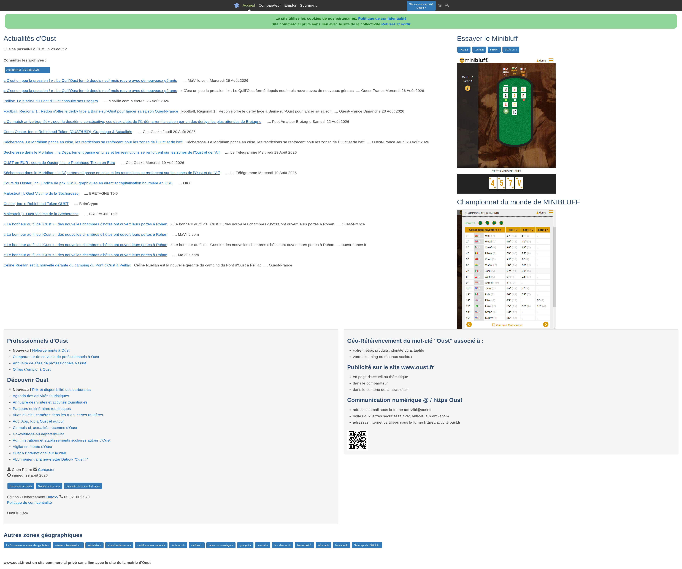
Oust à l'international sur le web (39, 453)
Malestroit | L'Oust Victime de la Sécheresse (41, 193)
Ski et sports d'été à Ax (367, 545)
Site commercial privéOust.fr (421, 6)
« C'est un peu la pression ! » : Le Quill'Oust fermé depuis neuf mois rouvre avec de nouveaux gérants (90, 80)
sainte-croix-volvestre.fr (68, 545)
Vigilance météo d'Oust (32, 447)
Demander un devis (21, 486)
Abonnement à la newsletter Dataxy (50, 459)
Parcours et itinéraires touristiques (42, 409)
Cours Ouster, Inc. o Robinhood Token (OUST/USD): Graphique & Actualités (68, 132)
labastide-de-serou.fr (119, 545)
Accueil (249, 5)
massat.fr (263, 545)
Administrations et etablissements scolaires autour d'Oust (61, 440)
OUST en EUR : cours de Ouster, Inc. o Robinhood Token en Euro (59, 163)
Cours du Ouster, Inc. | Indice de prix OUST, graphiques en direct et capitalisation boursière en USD (88, 183)
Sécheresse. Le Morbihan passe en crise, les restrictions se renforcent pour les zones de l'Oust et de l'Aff (93, 142)
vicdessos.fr (178, 545)
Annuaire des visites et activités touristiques (50, 402)
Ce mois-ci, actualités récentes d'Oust (45, 428)
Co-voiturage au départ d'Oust (38, 434)
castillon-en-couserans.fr (151, 545)
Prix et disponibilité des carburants (61, 390)
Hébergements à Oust (50, 350)
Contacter (46, 470)
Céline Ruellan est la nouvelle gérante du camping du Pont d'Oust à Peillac (67, 265)
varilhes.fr (196, 545)
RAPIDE (479, 49)
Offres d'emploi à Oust (32, 369)
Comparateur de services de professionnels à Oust (56, 357)
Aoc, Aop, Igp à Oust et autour (38, 421)
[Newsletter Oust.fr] (439, 5)
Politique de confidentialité (382, 18)
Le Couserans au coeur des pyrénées (27, 545)
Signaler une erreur (49, 486)
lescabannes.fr (282, 545)
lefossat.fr (323, 545)
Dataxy (52, 497)
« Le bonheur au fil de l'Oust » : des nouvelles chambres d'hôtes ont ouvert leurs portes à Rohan (85, 224)
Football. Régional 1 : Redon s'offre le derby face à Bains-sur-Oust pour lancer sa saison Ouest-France (91, 111)
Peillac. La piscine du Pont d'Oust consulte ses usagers (51, 101)
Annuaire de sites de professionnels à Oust (49, 363)
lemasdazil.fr (304, 545)
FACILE (464, 49)
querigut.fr (245, 545)
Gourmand (309, 5)
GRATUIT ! (511, 49)
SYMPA (494, 49)
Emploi (290, 5)
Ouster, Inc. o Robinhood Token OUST (36, 204)
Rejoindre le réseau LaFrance (83, 486)
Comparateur (270, 5)
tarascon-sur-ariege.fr (221, 545)
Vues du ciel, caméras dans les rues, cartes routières (58, 415)
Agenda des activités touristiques (41, 396)
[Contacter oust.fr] (446, 5)
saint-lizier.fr (94, 545)
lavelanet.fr (341, 545)
